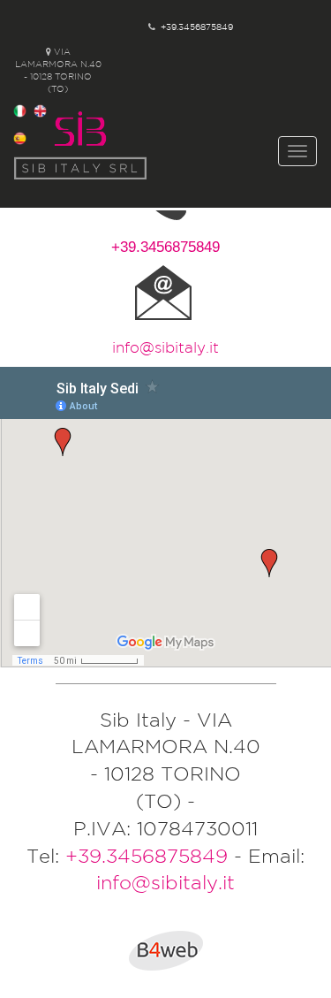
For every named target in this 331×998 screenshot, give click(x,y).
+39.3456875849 (197, 27)
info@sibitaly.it (165, 347)
